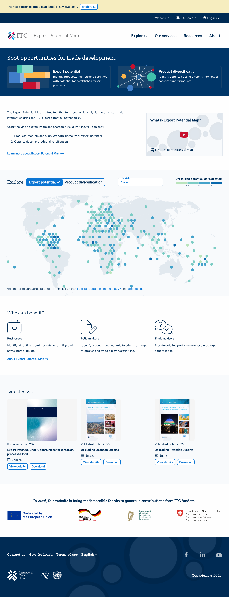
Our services (166, 35)
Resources (193, 35)
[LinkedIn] (202, 554)
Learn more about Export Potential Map (33, 153)
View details (17, 466)
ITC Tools (187, 18)
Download (38, 466)
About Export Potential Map (25, 359)
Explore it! (89, 6)
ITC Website (158, 18)
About (214, 35)
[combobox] (140, 182)
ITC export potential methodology (98, 288)
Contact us (16, 554)
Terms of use (67, 554)
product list (135, 288)
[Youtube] (219, 554)
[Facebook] (186, 554)
